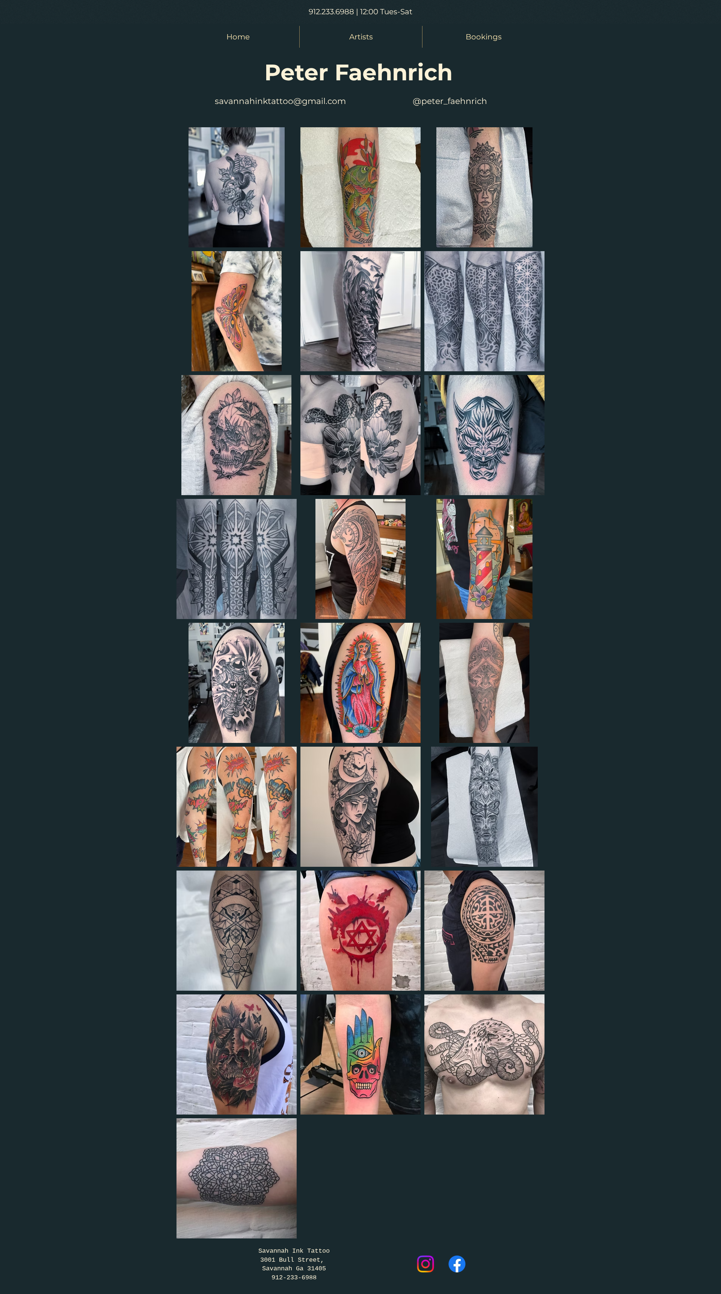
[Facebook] (457, 1264)
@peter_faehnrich (450, 101)
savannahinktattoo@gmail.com (280, 101)
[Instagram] (425, 1264)
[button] (361, 37)
